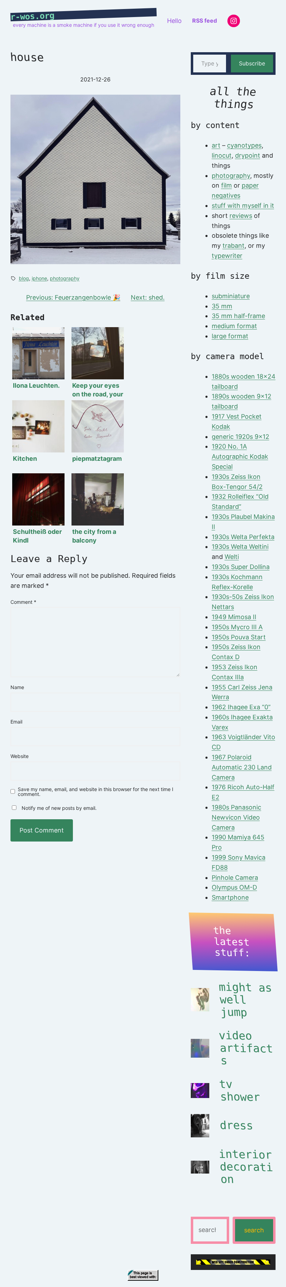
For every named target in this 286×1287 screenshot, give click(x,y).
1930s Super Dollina (241, 566)
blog (24, 278)
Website (19, 756)
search (254, 1230)
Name (17, 687)
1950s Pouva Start (239, 637)
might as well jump (245, 999)
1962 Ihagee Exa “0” (241, 707)
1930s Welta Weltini (240, 546)
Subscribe (252, 63)
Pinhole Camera (235, 877)
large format (230, 336)
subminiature (231, 296)
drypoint (247, 155)
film (226, 185)
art (216, 145)
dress (236, 1125)
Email (16, 722)
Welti (232, 556)
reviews (240, 215)
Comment (23, 602)
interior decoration (245, 1167)
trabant (233, 245)
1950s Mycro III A (237, 627)
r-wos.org (32, 16)
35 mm (222, 306)
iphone (39, 278)
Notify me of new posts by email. (59, 808)
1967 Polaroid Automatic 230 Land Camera (242, 767)
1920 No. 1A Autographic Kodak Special (240, 456)
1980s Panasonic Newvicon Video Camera (236, 817)
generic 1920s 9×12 (240, 436)
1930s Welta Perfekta (243, 536)
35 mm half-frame (238, 315)
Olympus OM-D (234, 887)
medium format (234, 326)
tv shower (239, 1090)
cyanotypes (244, 145)
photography (65, 278)
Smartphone (230, 897)
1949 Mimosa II (234, 617)
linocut (222, 155)
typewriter (227, 255)
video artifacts (245, 1048)
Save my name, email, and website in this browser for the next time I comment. (95, 792)
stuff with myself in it (243, 205)
